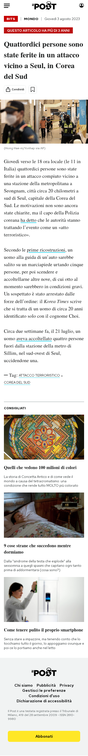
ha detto (28, 220)
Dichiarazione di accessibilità (44, 701)
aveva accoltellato (34, 338)
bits (11, 19)
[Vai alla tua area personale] (81, 5)
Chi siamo (23, 685)
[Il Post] (44, 5)
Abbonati (44, 736)
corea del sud (17, 382)
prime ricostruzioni (46, 249)
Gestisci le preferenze (44, 690)
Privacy (67, 685)
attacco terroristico (39, 375)
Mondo (31, 19)
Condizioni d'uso (44, 695)
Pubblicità (46, 685)
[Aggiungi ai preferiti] (33, 89)
